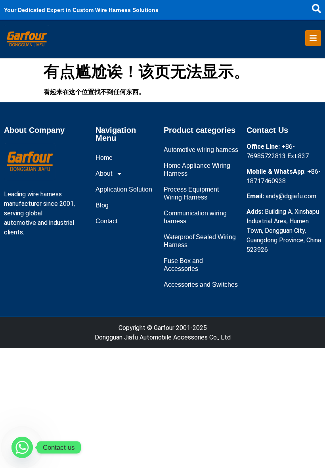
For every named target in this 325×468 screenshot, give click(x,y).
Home (104, 157)
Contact (106, 221)
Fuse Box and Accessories (183, 264)
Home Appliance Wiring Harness (197, 169)
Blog (102, 205)
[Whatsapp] (22, 447)
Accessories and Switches (201, 284)
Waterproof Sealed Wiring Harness (200, 241)
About (104, 173)
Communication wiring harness (195, 217)
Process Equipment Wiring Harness (191, 193)
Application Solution (124, 189)
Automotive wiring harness (201, 149)
